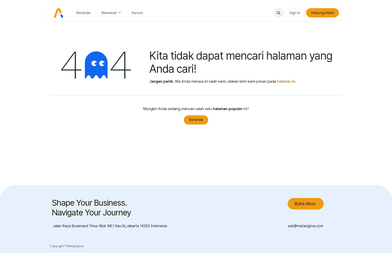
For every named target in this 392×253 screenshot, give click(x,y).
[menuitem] (83, 12)
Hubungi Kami (322, 13)
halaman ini (286, 81)
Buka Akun (305, 204)
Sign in (294, 13)
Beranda (196, 120)
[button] (279, 13)
